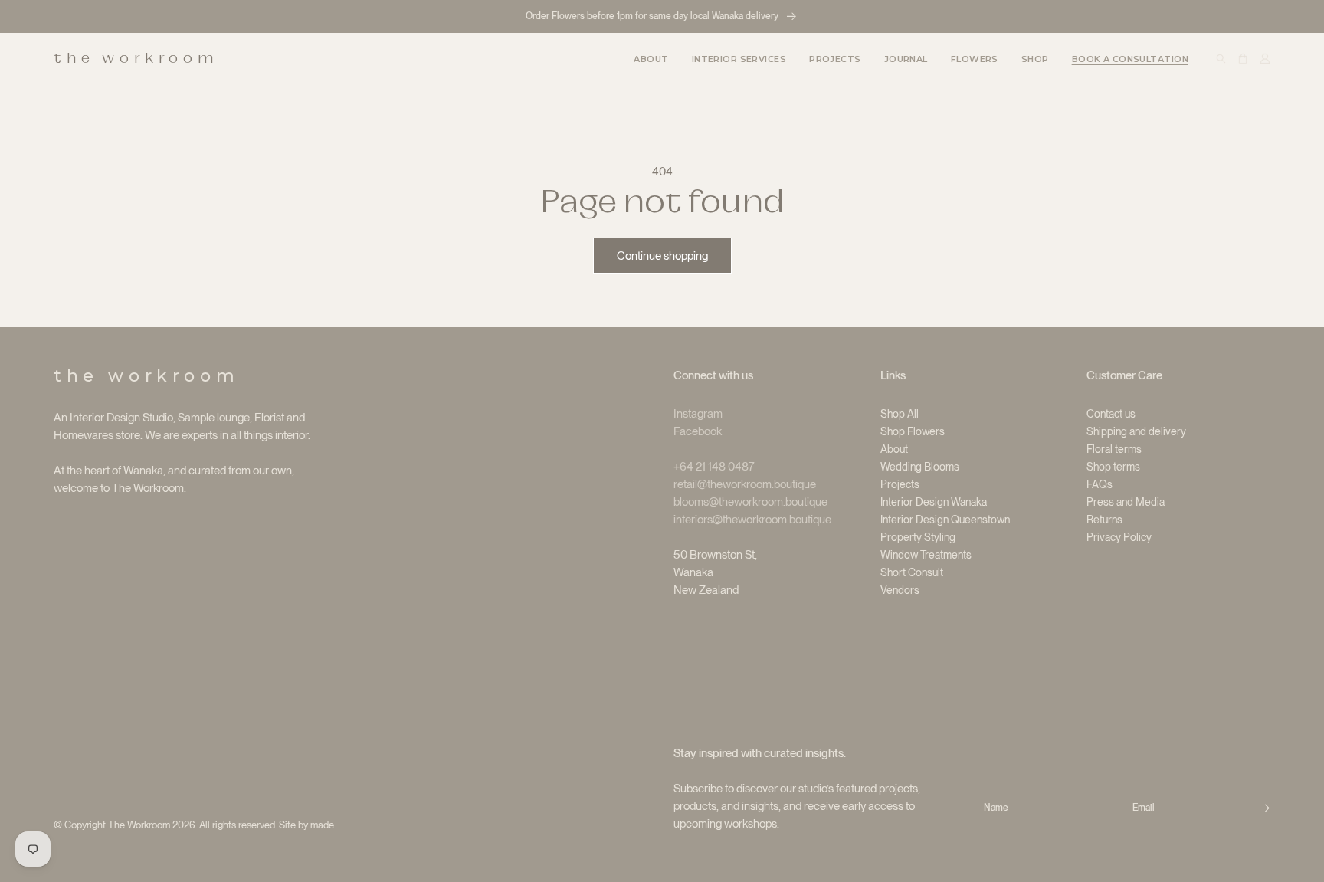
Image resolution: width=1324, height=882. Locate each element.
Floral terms (1114, 449)
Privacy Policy (1119, 537)
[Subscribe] (1264, 808)
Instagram (698, 414)
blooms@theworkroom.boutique (750, 502)
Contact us (1111, 414)
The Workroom (139, 825)
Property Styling (917, 537)
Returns (1104, 519)
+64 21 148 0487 (714, 467)
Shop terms (1113, 467)
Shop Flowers (912, 431)
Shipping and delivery (1136, 431)
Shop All (899, 414)
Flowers (974, 59)
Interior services (739, 59)
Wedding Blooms (919, 467)
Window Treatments (926, 555)
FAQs (1099, 484)
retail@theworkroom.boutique (744, 484)
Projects (899, 484)
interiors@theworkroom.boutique (752, 519)
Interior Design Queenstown (945, 519)
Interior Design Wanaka (933, 502)
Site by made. (307, 825)
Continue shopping (662, 256)
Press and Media (1125, 502)
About (894, 449)
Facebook (697, 431)
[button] (739, 58)
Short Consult (911, 572)
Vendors (899, 590)
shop (1035, 59)
